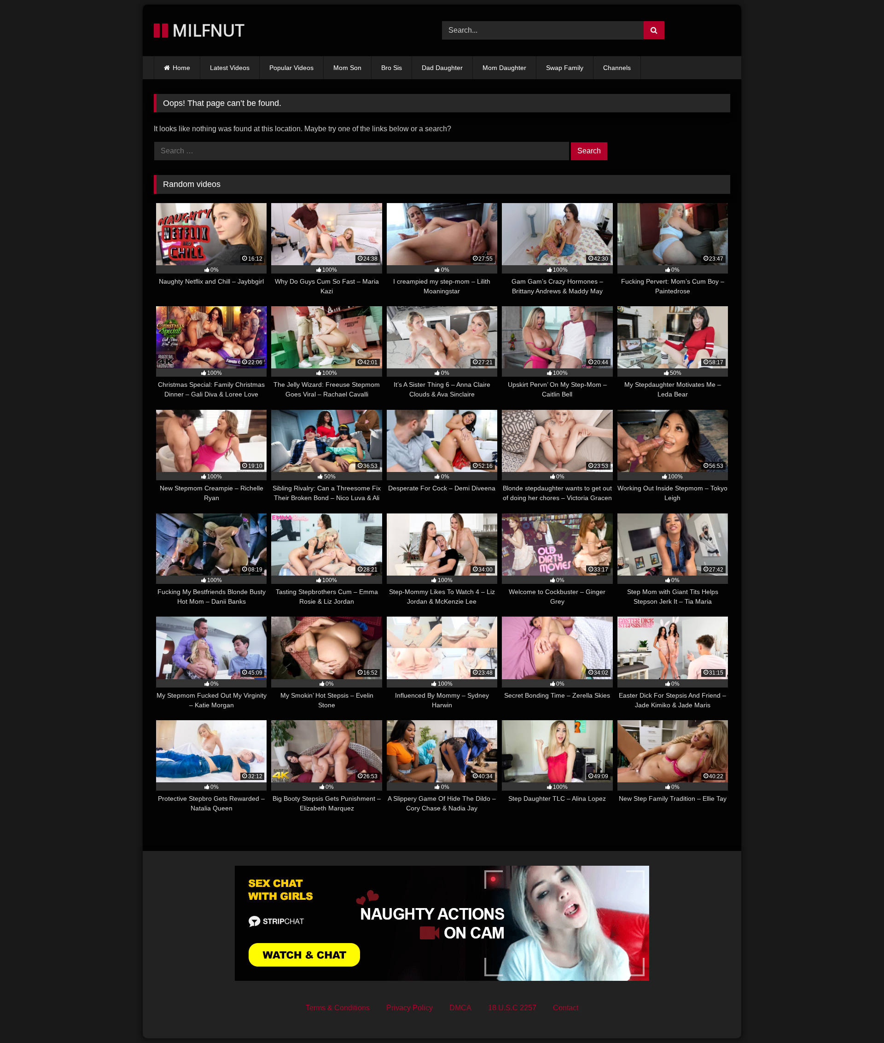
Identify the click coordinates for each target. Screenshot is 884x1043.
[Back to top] (855, 1016)
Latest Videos (230, 67)
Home (181, 67)
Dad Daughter (442, 67)
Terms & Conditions (338, 1008)
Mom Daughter (504, 67)
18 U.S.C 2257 (512, 1008)
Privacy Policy (409, 1008)
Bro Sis (391, 67)
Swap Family (564, 67)
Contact (565, 1008)
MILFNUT (206, 30)
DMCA (460, 1008)
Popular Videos (291, 67)
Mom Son (347, 67)
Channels (617, 67)
